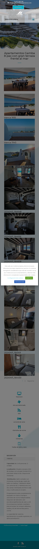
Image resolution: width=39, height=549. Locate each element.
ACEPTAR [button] (29, 278)
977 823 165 (19, 1)
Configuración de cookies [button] (15, 278)
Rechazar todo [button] (19, 281)
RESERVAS (18, 7)
